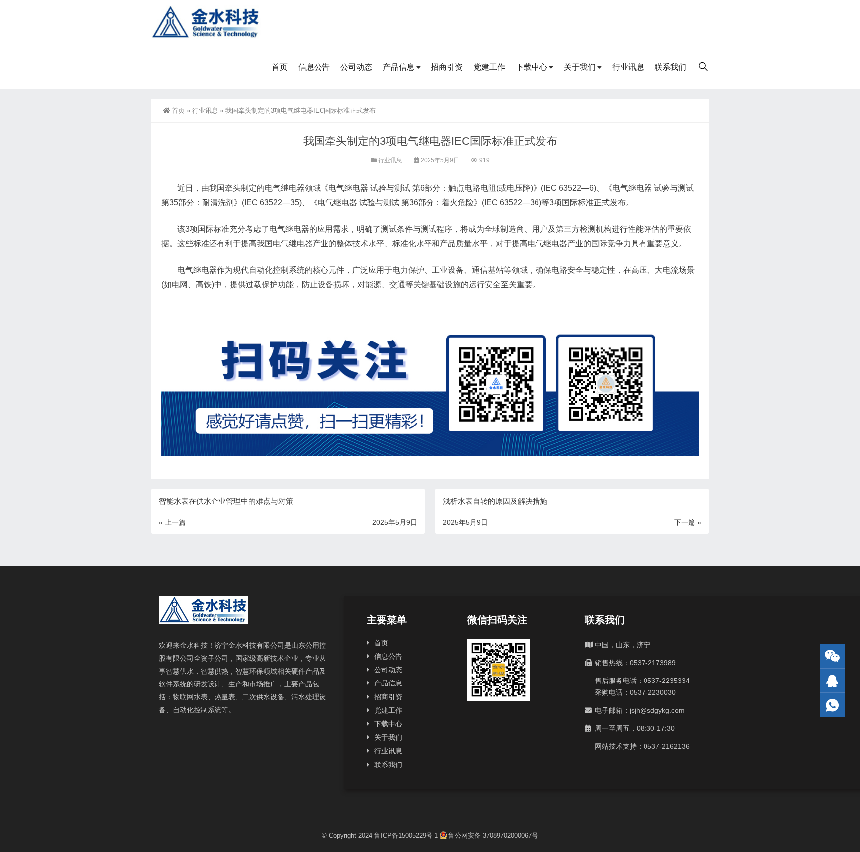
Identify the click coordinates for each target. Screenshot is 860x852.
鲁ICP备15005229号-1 (406, 835)
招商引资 (447, 67)
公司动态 (356, 67)
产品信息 (399, 67)
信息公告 (314, 67)
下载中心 (531, 67)
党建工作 (489, 67)
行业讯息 (628, 67)
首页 (280, 67)
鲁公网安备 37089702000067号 (493, 835)
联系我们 (670, 67)
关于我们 (580, 67)
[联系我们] (832, 681)
